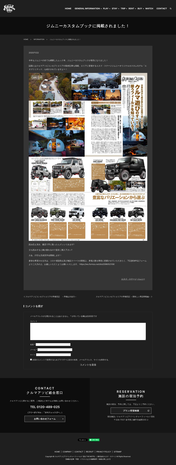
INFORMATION (39, 39)
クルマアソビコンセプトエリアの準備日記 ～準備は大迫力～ (51, 296)
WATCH (149, 8)
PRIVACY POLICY (103, 452)
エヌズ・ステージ (129, 279)
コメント (33, 321)
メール (33, 350)
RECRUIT (90, 452)
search (171, 8)
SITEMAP (117, 452)
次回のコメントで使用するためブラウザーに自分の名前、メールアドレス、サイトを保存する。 (71, 360)
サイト (33, 355)
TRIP (123, 8)
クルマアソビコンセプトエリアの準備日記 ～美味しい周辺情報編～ (123, 296)
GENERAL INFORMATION (87, 8)
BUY (140, 8)
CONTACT (162, 8)
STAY (114, 8)
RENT (131, 8)
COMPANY (67, 452)
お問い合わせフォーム (45, 418)
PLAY (105, 8)
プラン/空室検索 (131, 410)
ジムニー (141, 279)
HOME (68, 8)
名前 (32, 344)
